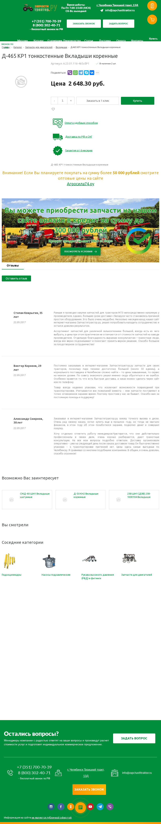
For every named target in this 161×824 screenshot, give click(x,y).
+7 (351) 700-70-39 (46, 21)
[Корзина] (152, 19)
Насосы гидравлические (56, 574)
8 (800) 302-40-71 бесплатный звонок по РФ (7, 40)
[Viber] (70, 72)
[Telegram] (81, 72)
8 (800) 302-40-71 (46, 25)
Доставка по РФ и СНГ (78, 136)
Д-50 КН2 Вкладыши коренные (86, 495)
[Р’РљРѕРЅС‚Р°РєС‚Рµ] (92, 72)
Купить (137, 100)
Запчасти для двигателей (136, 574)
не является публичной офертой (51, 817)
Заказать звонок (84, 23)
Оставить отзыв (16, 278)
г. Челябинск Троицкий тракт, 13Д (117, 5)
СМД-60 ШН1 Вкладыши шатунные (34, 495)
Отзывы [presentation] (13, 265)
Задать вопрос (118, 23)
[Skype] (86, 72)
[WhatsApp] (75, 72)
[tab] (13, 265)
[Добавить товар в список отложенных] (53, 109)
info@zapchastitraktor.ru (120, 10)
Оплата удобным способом (81, 122)
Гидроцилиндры (11, 574)
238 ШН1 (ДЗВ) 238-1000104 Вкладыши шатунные (139, 495)
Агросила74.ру (80, 183)
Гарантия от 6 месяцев (78, 150)
